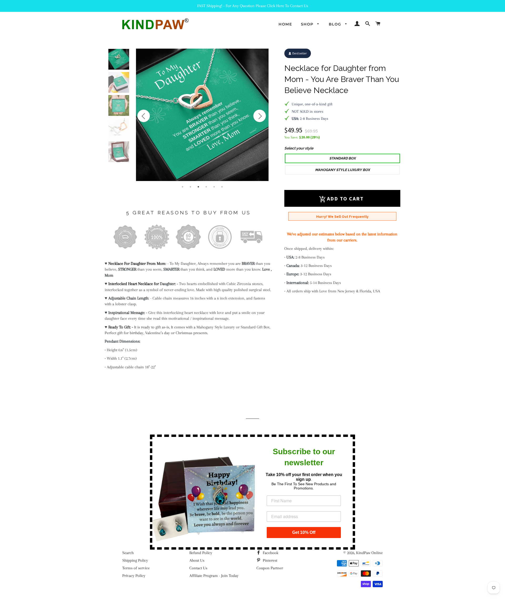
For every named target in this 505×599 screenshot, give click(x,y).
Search (128, 552)
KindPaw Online (369, 552)
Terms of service (136, 568)
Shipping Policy (135, 560)
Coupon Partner (269, 568)
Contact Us (198, 568)
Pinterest (269, 560)
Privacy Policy (133, 575)
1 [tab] (182, 186)
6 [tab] (222, 186)
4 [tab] (206, 186)
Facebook (270, 552)
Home (285, 24)
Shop (308, 24)
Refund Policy (200, 552)
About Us (196, 560)
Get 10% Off (303, 532)
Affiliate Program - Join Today (214, 575)
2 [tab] (190, 186)
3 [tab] (198, 186)
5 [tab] (214, 186)
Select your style (298, 148)
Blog (336, 24)
